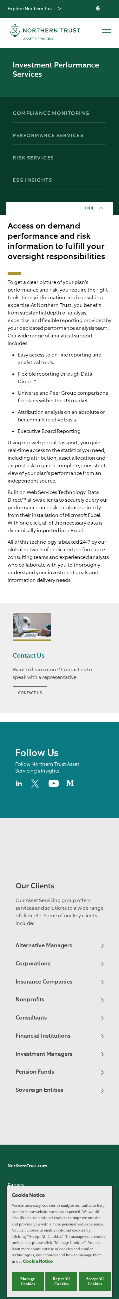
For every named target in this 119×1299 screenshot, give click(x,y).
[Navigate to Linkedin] (19, 786)
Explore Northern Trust (31, 9)
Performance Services (48, 135)
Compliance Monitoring (51, 113)
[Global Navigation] (59, 9)
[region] (59, 1241)
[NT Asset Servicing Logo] (45, 33)
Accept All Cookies (95, 1281)
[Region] (99, 9)
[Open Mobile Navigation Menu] (106, 33)
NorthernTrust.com (27, 1166)
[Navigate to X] (36, 786)
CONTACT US (30, 693)
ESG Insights (32, 180)
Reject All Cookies (61, 1281)
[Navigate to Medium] (70, 785)
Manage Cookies (27, 1281)
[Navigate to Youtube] (54, 785)
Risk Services (33, 158)
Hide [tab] (89, 208)
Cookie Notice (38, 1261)
